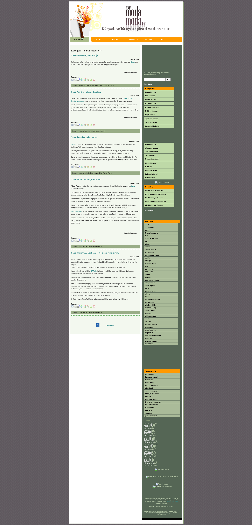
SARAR (94, 271)
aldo (147, 297)
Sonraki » (110, 325)
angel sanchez (150, 330)
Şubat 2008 (148, 451)
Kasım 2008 (148, 435)
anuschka (149, 344)
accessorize (149, 252)
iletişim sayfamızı (172, 501)
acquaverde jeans (152, 255)
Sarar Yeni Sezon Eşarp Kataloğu (86, 92)
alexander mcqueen (152, 299)
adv (146, 266)
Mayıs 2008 (148, 446)
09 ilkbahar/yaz (84, 85)
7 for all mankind (151, 233)
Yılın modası (76, 211)
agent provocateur (152, 280)
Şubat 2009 (148, 430)
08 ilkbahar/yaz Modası (154, 198)
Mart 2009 (147, 428)
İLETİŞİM (148, 39)
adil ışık (148, 261)
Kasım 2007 (148, 456)
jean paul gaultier (152, 399)
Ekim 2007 (147, 458)
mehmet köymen (151, 405)
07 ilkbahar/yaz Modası (154, 205)
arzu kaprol (149, 374)
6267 (147, 230)
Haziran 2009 (148, 423)
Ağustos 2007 (149, 462)
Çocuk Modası (150, 99)
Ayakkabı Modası (151, 119)
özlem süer (149, 407)
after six (148, 277)
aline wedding (150, 308)
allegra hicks (150, 310)
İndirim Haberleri (151, 174)
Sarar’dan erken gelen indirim (84, 137)
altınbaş (148, 313)
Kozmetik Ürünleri (152, 159)
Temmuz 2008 (149, 442)
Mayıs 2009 (148, 425)
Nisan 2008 (148, 448)
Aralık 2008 (148, 434)
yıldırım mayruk (151, 416)
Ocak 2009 (148, 432)
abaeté (147, 244)
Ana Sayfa (148, 84)
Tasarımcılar (150, 371)
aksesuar (86, 131)
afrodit (147, 274)
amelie (147, 319)
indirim (90, 173)
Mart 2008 (147, 449)
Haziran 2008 (148, 444)
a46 (146, 241)
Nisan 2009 (148, 427)
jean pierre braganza (153, 402)
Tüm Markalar (149, 210)
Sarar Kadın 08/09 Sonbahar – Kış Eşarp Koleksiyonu (95, 253)
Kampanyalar (150, 178)
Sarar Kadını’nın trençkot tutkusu (86, 179)
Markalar (149, 221)
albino (147, 294)
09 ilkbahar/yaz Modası (154, 190)
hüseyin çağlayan (152, 394)
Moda (145, 73)
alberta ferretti (150, 291)
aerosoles (149, 272)
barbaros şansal (151, 377)
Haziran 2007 (148, 465)
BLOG (98, 39)
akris (147, 288)
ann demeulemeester (153, 335)
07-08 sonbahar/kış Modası (155, 201)
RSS (163, 39)
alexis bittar (149, 302)
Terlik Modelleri (151, 122)
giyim (101, 85)
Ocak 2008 (148, 453)
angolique (149, 333)
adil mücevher (150, 263)
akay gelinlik (150, 283)
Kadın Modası (150, 92)
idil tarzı (148, 396)
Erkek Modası (150, 96)
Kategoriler (150, 88)
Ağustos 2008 (149, 441)
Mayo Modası (150, 114)
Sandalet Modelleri (152, 126)
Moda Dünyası (150, 163)
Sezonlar (149, 187)
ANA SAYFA (79, 39)
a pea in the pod (151, 238)
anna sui (148, 338)
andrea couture (151, 324)
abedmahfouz (150, 249)
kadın (97, 85)
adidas (147, 258)
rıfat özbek (149, 410)
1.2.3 (147, 225)
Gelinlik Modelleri (152, 107)
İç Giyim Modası (151, 111)
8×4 (146, 236)
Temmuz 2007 (149, 463)
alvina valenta (150, 316)
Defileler (148, 167)
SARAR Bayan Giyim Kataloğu (84, 55)
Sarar (133, 62)
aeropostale (149, 269)
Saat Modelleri (150, 155)
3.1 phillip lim (150, 227)
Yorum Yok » (109, 85)
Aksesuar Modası (151, 148)
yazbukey (149, 413)
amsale (148, 321)
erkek (85, 173)
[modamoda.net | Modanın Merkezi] (120, 38)
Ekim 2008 (147, 437)
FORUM (115, 39)
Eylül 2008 (147, 439)
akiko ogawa (150, 285)
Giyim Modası (150, 104)
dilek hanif (149, 388)
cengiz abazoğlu (151, 385)
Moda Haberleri (151, 170)
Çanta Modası (150, 144)
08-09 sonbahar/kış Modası (155, 194)
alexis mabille (150, 305)
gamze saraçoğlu (151, 391)
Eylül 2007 (147, 460)
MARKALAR (133, 39)
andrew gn (149, 327)
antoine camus (151, 341)
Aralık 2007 (148, 455)
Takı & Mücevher (151, 151)
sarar (92, 85)
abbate (147, 247)
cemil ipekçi (149, 382)
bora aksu (149, 380)
